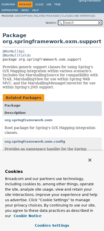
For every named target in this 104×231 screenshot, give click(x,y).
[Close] (89, 160)
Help (35, 10)
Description (23, 15)
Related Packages (47, 15)
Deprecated (10, 10)
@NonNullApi (14, 51)
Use (48, 4)
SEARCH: (51, 22)
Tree (57, 4)
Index (25, 10)
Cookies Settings (52, 225)
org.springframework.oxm (29, 120)
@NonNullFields (17, 55)
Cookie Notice (27, 216)
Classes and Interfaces (78, 15)
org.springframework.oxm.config (35, 141)
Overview (8, 4)
